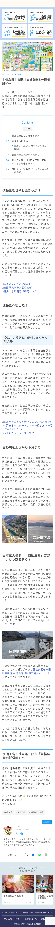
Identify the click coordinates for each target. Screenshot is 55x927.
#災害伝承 (20, 812)
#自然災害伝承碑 (36, 812)
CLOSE (27, 128)
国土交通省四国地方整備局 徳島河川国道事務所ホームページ (27, 673)
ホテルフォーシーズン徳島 (19, 433)
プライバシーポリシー (12, 919)
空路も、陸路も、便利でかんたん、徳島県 (31, 147)
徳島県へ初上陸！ (21, 141)
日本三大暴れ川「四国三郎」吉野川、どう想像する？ (29, 162)
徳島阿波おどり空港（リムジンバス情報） (28, 422)
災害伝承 (20, 74)
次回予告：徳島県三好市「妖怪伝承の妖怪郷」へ (30, 171)
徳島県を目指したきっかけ (25, 135)
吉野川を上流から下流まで (25, 154)
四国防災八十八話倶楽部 (18, 287)
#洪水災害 (8, 812)
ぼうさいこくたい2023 (17, 284)
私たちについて (31, 919)
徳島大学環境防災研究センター (22, 291)
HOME (4, 912)
